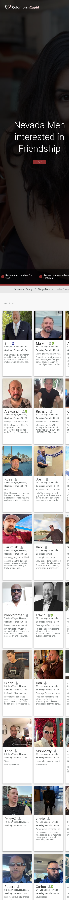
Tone (8, 751)
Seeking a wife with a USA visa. (48, 625)
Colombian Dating (23, 289)
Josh (40, 479)
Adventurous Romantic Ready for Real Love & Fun (48, 829)
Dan (39, 683)
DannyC (10, 819)
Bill (7, 344)
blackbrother (14, 615)
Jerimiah (11, 547)
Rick (39, 547)
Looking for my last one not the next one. (48, 354)
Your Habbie (41, 897)
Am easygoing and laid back (16, 557)
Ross (8, 479)
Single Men (44, 289)
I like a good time (11, 765)
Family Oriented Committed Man (48, 489)
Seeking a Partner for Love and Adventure (48, 693)
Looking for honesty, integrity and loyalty (48, 761)
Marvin (41, 344)
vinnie (40, 819)
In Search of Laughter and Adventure (17, 693)
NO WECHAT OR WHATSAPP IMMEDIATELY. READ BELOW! (48, 422)
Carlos (41, 887)
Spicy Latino (41, 765)
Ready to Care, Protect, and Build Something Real (17, 422)
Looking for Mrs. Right (45, 557)
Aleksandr (12, 411)
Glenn (8, 683)
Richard (42, 411)
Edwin (40, 615)
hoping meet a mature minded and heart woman (17, 625)
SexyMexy (44, 751)
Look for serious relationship (16, 897)
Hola (6, 489)
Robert (9, 887)
